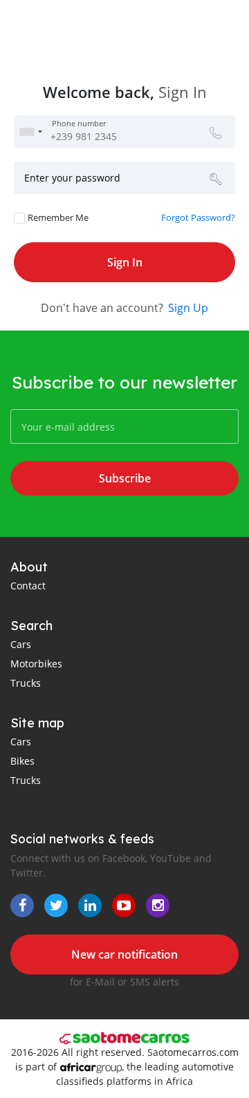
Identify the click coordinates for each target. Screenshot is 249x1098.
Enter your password (72, 177)
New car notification (124, 954)
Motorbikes (36, 663)
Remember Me (58, 217)
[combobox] (30, 131)
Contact (28, 585)
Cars (20, 644)
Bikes (22, 760)
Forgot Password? (198, 217)
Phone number (79, 124)
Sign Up (188, 307)
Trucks (25, 682)
